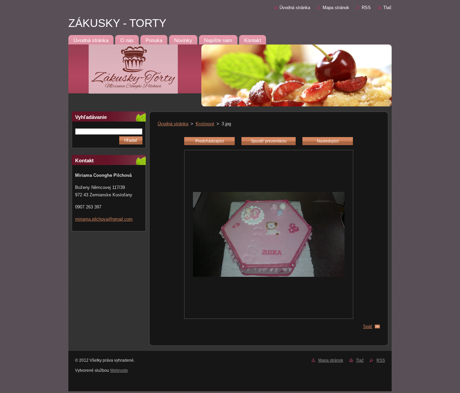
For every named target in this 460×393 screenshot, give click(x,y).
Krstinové (205, 123)
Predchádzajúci (209, 141)
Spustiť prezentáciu (269, 141)
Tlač (387, 7)
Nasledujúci (328, 141)
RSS (366, 7)
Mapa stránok (336, 7)
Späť (367, 326)
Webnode (119, 370)
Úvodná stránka (295, 7)
